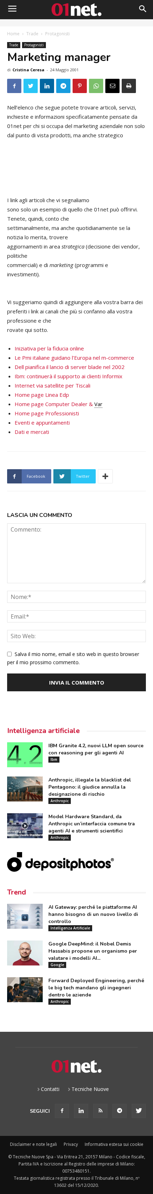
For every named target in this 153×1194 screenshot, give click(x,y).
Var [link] (98, 404)
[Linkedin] (81, 1111)
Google (57, 964)
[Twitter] (139, 1111)
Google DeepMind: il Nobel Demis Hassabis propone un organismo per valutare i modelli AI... (92, 951)
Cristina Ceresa (28, 69)
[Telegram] (119, 1111)
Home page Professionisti (47, 413)
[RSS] (100, 1111)
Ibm (54, 759)
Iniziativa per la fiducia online (49, 348)
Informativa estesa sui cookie (114, 1144)
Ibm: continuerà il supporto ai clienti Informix (68, 376)
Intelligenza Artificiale (70, 928)
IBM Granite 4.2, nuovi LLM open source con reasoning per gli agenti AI (95, 749)
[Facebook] (62, 1111)
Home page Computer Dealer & (58, 404)
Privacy (71, 1144)
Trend (16, 892)
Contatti (50, 1089)
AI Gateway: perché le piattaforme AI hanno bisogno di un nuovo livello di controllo (93, 914)
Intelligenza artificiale (43, 731)
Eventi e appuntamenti (42, 422)
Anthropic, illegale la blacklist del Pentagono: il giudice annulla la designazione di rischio (89, 787)
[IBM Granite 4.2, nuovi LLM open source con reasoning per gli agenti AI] (25, 754)
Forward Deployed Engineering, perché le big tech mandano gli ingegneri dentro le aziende (96, 987)
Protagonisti (57, 34)
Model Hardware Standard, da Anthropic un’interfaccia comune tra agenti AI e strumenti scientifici (91, 823)
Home (13, 34)
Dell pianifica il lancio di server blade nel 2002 (70, 366)
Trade (32, 34)
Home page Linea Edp (42, 394)
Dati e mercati (32, 431)
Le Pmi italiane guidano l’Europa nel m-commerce (74, 357)
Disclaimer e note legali (33, 1144)
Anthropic (60, 800)
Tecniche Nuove (90, 1089)
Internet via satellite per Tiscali (52, 385)
